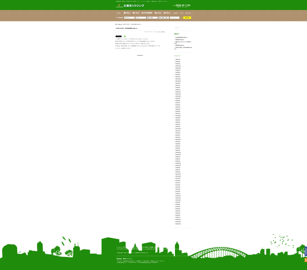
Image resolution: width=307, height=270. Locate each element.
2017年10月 (178, 176)
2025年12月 (178, 65)
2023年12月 (178, 91)
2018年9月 (177, 167)
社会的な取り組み (161, 248)
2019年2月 (177, 161)
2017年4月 (177, 189)
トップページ (119, 247)
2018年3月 (177, 171)
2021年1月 (177, 137)
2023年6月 (177, 104)
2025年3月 (177, 76)
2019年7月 (177, 156)
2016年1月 (177, 217)
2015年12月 (178, 219)
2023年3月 (177, 109)
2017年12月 (178, 174)
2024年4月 (177, 87)
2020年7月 (177, 141)
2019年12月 (178, 152)
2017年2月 (177, 193)
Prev (139, 55)
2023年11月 (178, 93)
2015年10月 (178, 223)
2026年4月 (177, 61)
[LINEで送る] (125, 36)
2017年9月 (177, 178)
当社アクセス (157, 247)
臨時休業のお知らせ (179, 39)
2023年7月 (177, 102)
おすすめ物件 (145, 247)
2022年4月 (177, 124)
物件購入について (140, 248)
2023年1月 (177, 113)
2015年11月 (178, 221)
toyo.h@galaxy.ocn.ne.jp (145, 262)
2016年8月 (177, 204)
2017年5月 (177, 187)
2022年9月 (177, 117)
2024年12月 (178, 78)
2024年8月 (177, 83)
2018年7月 (177, 169)
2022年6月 (177, 122)
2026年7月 (177, 59)
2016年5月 (177, 208)
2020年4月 (177, 145)
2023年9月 (177, 98)
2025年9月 (177, 70)
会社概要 (151, 247)
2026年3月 (177, 63)
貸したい (135, 247)
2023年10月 (178, 96)
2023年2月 (177, 111)
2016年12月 (178, 195)
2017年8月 (177, 180)
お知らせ (120, 24)
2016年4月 (177, 210)
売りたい (140, 247)
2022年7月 (177, 119)
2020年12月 (178, 139)
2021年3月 (177, 135)
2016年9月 (177, 202)
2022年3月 (177, 126)
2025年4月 (177, 74)
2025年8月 (177, 72)
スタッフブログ (120, 248)
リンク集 (181, 248)
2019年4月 (177, 158)
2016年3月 (177, 212)
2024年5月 (177, 85)
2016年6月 (177, 206)
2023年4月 (177, 106)
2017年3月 (177, 191)
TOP (116, 24)
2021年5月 (177, 132)
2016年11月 (178, 197)
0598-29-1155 (121, 262)
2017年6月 (177, 184)
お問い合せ (163, 247)
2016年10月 (178, 200)
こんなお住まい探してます (150, 248)
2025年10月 (178, 68)
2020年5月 (177, 143)
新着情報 (163, 31)
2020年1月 (177, 150)
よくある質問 (132, 248)
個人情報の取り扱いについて (172, 248)
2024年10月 (178, 81)
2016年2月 (177, 215)
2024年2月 (177, 89)
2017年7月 (177, 182)
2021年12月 (178, 128)
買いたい (130, 247)
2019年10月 (178, 154)
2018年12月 (178, 163)
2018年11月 (178, 165)
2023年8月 (177, 100)
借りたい (125, 247)
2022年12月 (178, 115)
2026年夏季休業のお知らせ (181, 37)
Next (141, 55)
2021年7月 (177, 130)
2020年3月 (177, 148)
